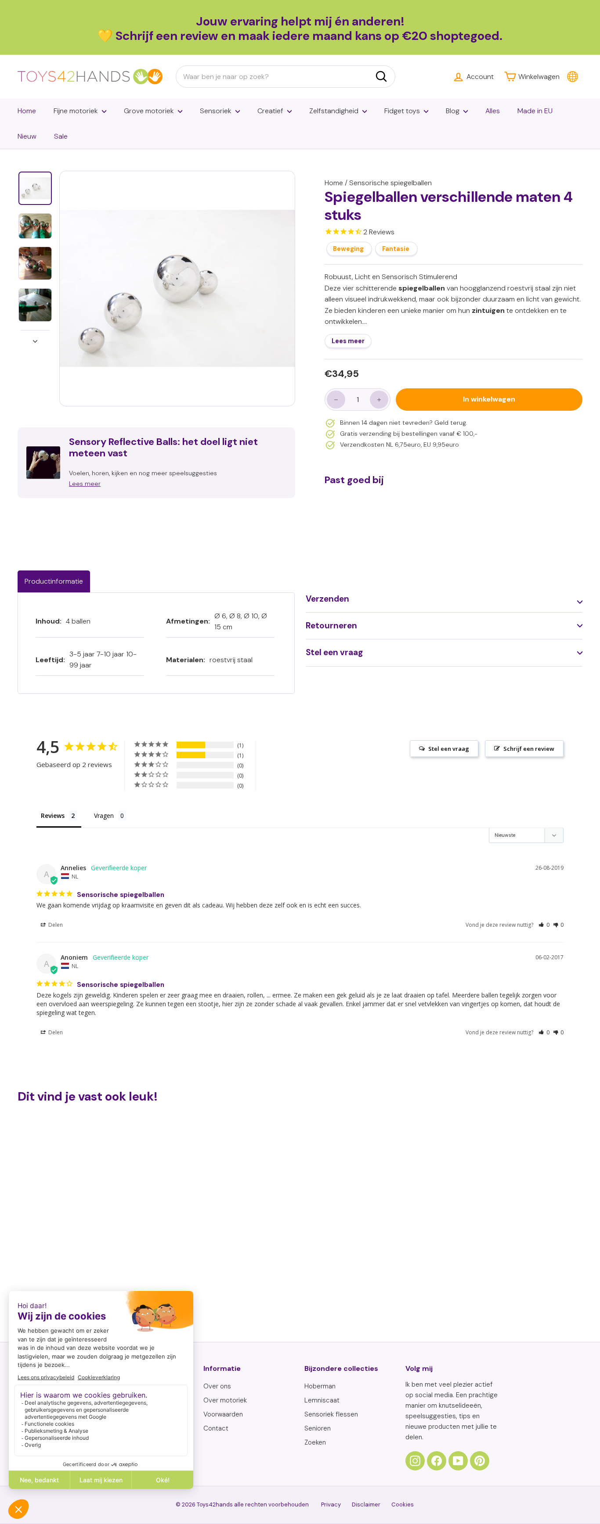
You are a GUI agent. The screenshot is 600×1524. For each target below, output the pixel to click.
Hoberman (320, 1386)
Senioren (317, 1428)
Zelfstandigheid (333, 110)
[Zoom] (177, 288)
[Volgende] (35, 339)
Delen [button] (55, 925)
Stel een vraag (334, 652)
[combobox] (285, 76)
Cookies (402, 1504)
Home (27, 110)
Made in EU (535, 110)
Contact (215, 1428)
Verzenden (327, 598)
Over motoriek (225, 1400)
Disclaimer (366, 1504)
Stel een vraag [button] (448, 749)
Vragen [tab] (104, 815)
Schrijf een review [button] (528, 749)
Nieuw (27, 136)
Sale (61, 136)
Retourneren (331, 625)
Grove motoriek (149, 110)
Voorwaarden (223, 1414)
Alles (492, 110)
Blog (452, 110)
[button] (544, 925)
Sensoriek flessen (331, 1414)
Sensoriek (215, 110)
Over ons (217, 1386)
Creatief (270, 110)
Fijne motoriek (76, 110)
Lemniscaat (322, 1400)
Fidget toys (402, 110)
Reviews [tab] (53, 815)
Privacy (331, 1504)
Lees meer (348, 341)
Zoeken (315, 1442)
